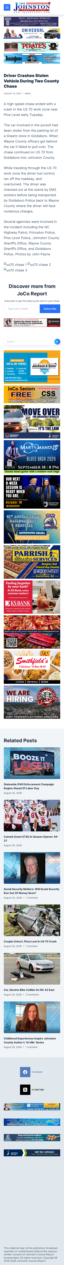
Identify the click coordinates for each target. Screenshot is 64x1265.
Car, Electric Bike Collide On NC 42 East (29, 989)
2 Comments (32, 994)
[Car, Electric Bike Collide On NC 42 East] (32, 969)
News (28, 93)
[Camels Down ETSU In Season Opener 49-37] (32, 815)
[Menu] (7, 7)
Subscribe (50, 308)
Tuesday (36, 115)
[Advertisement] (32, 1198)
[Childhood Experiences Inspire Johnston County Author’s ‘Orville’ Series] (32, 1017)
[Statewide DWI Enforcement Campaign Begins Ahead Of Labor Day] (32, 763)
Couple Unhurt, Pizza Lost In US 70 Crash (30, 941)
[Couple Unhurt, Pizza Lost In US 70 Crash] (32, 920)
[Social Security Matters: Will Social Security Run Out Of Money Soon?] (32, 868)
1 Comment (32, 897)
